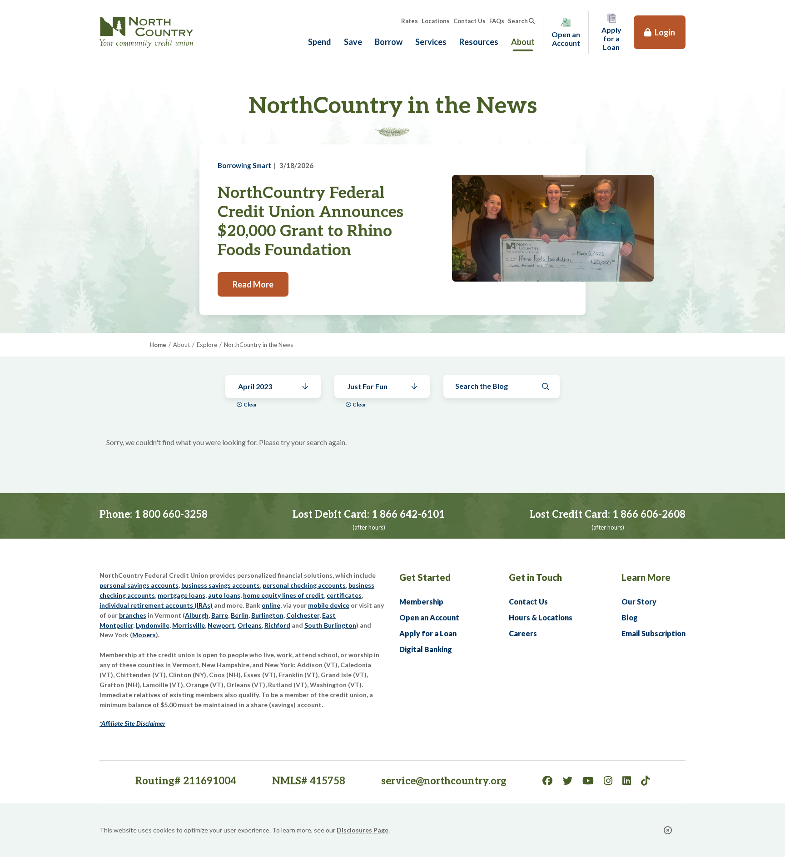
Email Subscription (653, 633)
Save (353, 42)
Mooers (144, 635)
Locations (436, 21)
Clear (250, 404)
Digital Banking (425, 649)
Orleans (250, 625)
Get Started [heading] (425, 577)
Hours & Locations (540, 617)
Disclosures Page (362, 830)
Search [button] (518, 21)
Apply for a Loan (428, 633)
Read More (253, 284)
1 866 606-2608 (649, 514)
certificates (344, 595)
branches (132, 615)
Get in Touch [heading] (535, 577)
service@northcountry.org (444, 781)
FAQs (496, 21)
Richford (277, 625)
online (271, 605)
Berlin (239, 615)
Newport (221, 625)
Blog (629, 617)
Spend (319, 42)
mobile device (328, 605)
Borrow (388, 42)
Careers (523, 633)
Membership (421, 601)
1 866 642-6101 (408, 514)
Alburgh (197, 615)
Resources (478, 42)
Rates (409, 21)
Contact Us (469, 21)
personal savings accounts (139, 585)
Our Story (638, 601)
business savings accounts (220, 585)
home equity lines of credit (283, 595)
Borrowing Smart (244, 165)
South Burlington (330, 625)
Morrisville (188, 625)
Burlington (267, 615)
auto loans (224, 595)
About (523, 42)
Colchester (302, 615)
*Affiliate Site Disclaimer (132, 723)
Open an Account (429, 617)
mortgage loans (181, 595)
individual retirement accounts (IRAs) (156, 605)
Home (157, 344)
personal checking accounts (304, 585)
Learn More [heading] (646, 577)
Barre (219, 615)
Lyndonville (152, 625)
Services (431, 42)
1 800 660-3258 (171, 514)
